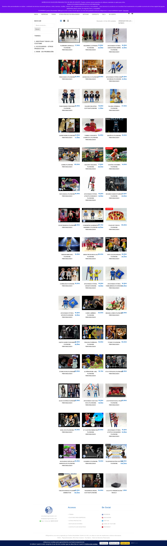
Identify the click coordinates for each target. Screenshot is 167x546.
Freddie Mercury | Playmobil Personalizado (67, 257)
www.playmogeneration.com (49, 516)
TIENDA (53, 14)
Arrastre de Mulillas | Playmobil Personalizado (90, 257)
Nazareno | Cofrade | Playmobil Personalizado (91, 48)
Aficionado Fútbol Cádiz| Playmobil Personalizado (90, 286)
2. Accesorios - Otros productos (43, 47)
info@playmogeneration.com (49, 518)
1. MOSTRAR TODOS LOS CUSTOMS (43, 42)
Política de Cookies (79, 540)
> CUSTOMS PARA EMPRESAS (76, 517)
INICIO (36, 14)
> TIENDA (70, 514)
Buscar (37, 29)
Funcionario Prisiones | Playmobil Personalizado (67, 108)
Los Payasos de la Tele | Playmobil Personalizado (114, 403)
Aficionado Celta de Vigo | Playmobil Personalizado (91, 403)
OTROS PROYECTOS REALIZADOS (69, 14)
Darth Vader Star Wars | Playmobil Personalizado (67, 344)
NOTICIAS (86, 14)
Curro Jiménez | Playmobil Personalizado (91, 315)
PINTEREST (107, 527)
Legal (71, 540)
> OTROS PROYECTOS (74, 520)
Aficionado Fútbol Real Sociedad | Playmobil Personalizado (114, 79)
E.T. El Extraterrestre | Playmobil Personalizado (90, 432)
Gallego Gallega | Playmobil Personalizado (90, 167)
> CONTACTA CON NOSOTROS (77, 527)
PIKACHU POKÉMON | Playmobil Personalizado (90, 344)
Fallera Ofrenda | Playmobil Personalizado (114, 108)
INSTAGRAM (107, 517)
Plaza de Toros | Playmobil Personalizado (114, 227)
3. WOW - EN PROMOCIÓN (44, 51)
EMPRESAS (44, 14)
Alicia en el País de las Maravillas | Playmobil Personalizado (67, 463)
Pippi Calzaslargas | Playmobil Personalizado (114, 257)
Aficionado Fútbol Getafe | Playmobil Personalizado (67, 315)
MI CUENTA (112, 14)
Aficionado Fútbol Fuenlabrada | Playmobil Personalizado (114, 286)
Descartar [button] (126, 10)
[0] (133, 13)
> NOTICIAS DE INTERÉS (75, 523)
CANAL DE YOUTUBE (109, 523)
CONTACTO (95, 14)
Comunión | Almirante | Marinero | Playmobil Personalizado (90, 227)
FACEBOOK (106, 514)
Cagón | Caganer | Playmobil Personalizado (114, 167)
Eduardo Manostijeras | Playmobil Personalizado (114, 196)
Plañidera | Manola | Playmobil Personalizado (67, 48)
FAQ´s (104, 14)
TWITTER (106, 520)
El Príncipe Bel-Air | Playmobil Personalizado (90, 374)
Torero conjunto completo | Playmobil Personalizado (90, 138)
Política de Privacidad (91, 540)
